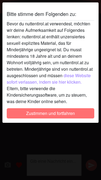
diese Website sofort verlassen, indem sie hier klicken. (49, 78)
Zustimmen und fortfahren (50, 113)
